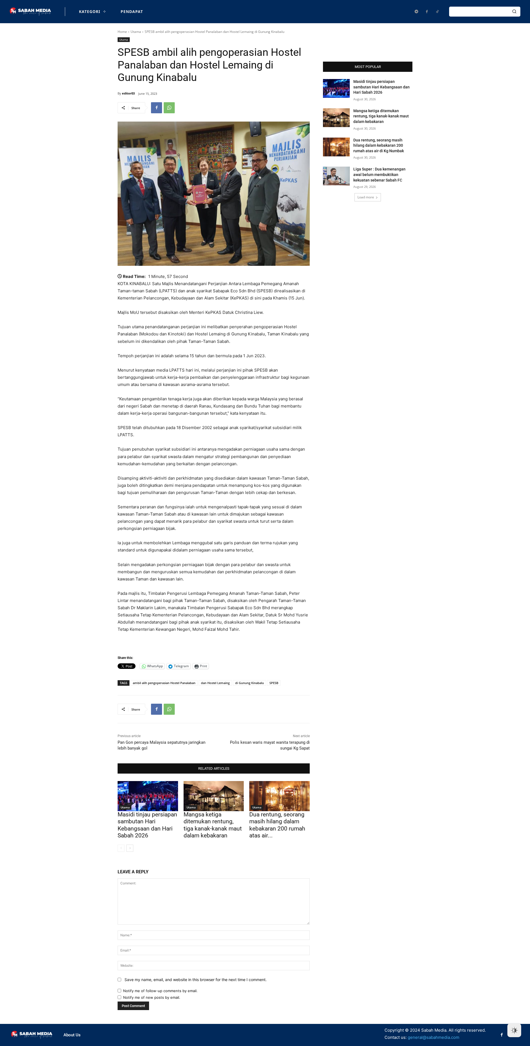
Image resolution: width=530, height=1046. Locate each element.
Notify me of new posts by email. (151, 997)
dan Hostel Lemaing (215, 683)
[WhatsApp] (169, 107)
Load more (365, 197)
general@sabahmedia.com (433, 1037)
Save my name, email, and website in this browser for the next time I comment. (195, 979)
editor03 (128, 93)
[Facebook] (426, 11)
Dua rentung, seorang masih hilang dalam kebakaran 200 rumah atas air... (277, 825)
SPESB (273, 683)
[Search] (514, 12)
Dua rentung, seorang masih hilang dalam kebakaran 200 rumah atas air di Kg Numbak (378, 145)
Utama (136, 31)
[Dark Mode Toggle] (514, 1030)
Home (122, 31)
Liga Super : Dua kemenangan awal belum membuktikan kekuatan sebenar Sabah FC (379, 174)
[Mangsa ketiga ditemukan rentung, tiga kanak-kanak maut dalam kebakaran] (214, 796)
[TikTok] (437, 11)
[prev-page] (121, 848)
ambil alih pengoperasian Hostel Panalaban (164, 683)
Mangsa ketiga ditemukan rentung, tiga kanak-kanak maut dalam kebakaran (213, 825)
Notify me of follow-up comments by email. (160, 991)
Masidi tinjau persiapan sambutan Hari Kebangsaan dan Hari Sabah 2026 (147, 825)
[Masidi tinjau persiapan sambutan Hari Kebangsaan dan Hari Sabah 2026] (148, 796)
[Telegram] (416, 11)
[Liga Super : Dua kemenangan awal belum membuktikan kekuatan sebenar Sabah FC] (336, 176)
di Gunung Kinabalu (249, 683)
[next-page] (129, 848)
